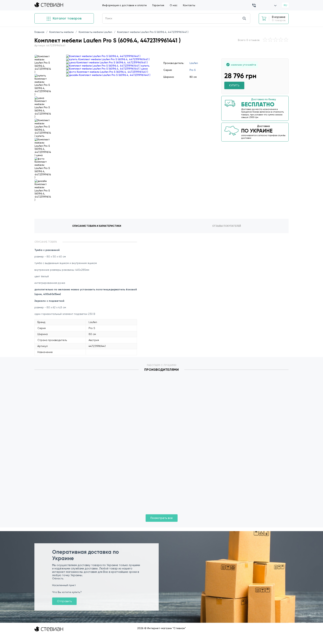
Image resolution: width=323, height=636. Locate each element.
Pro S (193, 69)
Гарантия (158, 5)
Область (58, 578)
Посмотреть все (161, 518)
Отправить (64, 601)
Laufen (194, 63)
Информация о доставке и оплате (124, 5)
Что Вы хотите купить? (67, 592)
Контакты (189, 5)
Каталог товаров (66, 18)
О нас (173, 5)
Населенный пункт (64, 585)
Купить (234, 85)
